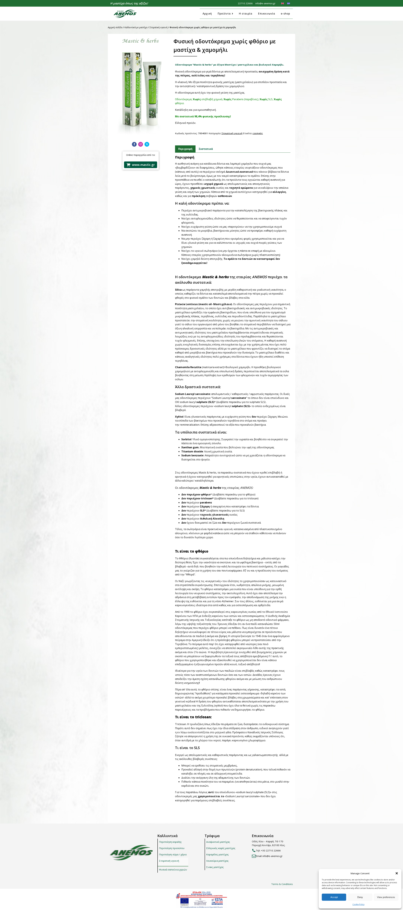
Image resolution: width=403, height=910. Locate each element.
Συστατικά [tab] (206, 149)
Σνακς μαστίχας (215, 867)
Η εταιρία (245, 13)
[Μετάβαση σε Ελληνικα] (289, 3)
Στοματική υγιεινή (158, 27)
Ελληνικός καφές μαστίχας (220, 848)
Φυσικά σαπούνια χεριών (173, 869)
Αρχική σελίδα (115, 27)
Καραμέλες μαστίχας (217, 854)
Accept (334, 897)
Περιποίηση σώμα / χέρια (173, 854)
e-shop (285, 13)
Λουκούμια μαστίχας (217, 860)
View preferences (386, 897)
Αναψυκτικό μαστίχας (218, 841)
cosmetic (258, 133)
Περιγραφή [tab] (185, 149)
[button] (396, 873)
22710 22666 (245, 3)
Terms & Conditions (282, 884)
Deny (360, 897)
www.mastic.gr (143, 165)
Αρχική (207, 13)
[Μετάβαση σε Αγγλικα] (283, 3)
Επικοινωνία (266, 13)
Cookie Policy (358, 904)
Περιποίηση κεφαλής (170, 841)
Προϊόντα (224, 13)
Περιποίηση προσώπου (171, 848)
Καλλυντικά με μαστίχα (135, 27)
